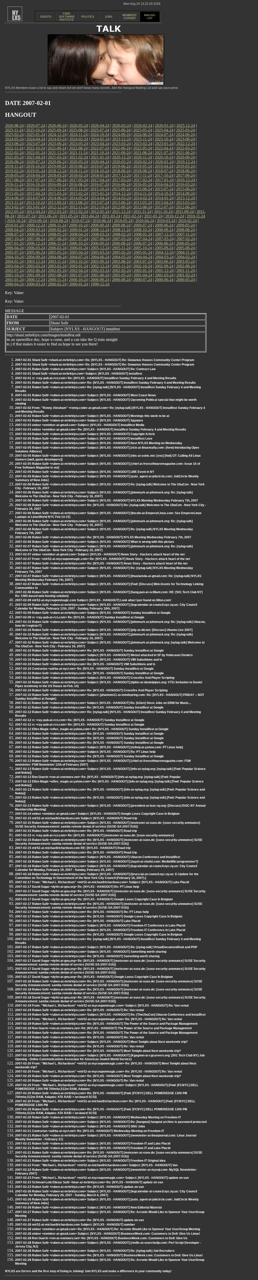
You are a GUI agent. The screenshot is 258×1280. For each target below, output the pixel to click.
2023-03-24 (121, 143)
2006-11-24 (57, 243)
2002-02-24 (121, 270)
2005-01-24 (143, 252)
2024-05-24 (14, 139)
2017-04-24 (100, 180)
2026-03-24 (121, 125)
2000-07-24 (142, 279)
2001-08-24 (57, 275)
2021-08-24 (142, 153)
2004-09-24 (35, 257)
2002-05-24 (57, 270)
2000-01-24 (78, 284)
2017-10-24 (164, 175)
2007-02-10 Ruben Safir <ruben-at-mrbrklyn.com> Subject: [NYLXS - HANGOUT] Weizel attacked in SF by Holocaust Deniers (104, 655)
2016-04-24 (164, 184)
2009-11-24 (57, 225)
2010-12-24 (174, 216)
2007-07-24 (78, 239)
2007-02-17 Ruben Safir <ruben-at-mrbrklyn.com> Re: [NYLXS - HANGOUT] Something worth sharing (87, 956)
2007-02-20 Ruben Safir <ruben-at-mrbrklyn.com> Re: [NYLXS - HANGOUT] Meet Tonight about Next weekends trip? (98, 1076)
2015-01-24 (100, 193)
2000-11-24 (57, 279)
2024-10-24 (99, 134)
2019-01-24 (35, 171)
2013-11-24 (14, 202)
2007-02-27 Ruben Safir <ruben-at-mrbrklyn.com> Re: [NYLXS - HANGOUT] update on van (79, 1220)
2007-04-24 (143, 239)
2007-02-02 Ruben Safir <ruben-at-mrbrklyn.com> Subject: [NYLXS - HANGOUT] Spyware (79, 420)
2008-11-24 (121, 230)
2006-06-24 (164, 243)
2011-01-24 (153, 216)
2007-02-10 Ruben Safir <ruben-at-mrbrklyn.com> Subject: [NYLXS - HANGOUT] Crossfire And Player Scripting (94, 678)
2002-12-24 (100, 266)
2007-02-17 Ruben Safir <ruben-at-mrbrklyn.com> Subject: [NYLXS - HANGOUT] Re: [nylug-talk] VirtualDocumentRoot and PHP (106, 947)
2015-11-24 (78, 189)
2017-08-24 (14, 180)
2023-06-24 (57, 143)
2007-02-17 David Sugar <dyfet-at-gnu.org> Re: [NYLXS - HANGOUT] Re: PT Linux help (77, 886)
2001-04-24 (143, 275)
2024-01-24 (100, 139)
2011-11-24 (142, 211)
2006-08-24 (121, 243)
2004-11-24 (185, 252)
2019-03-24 (185, 166)
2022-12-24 (185, 143)
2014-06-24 (57, 198)
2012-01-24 (100, 211)
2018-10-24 (99, 171)
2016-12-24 (185, 180)
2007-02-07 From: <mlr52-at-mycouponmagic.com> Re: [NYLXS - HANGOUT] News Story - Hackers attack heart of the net (102, 559)
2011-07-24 (26, 216)
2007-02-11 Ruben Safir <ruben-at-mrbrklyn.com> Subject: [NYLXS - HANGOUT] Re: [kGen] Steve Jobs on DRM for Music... (103, 703)
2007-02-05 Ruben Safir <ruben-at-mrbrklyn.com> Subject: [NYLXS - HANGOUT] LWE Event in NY (84, 472)
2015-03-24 (57, 193)
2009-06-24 (164, 225)
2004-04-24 (143, 257)
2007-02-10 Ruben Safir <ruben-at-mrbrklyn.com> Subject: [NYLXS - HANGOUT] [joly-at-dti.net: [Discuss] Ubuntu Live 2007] (103, 630)
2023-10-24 (164, 139)
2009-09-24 (99, 225)
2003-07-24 (142, 261)
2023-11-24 (143, 139)
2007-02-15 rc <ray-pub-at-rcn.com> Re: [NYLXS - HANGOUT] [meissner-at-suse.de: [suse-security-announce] (94, 835)
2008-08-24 (185, 230)
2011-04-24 (90, 216)
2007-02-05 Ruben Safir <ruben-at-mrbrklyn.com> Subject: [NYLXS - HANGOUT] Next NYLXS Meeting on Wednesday (98, 443)
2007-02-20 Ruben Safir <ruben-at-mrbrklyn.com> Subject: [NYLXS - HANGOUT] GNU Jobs (80, 1126)
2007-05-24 (121, 239)
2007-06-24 (100, 239)
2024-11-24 (78, 134)
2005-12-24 (100, 248)
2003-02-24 (57, 266)
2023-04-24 (100, 143)
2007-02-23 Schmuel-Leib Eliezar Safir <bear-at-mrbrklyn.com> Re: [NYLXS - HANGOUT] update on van (89, 1182)
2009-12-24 (35, 225)
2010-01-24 (14, 225)
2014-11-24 (143, 193)
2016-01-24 (35, 189)
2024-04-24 (35, 139)
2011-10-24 (163, 211)
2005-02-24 (121, 252)
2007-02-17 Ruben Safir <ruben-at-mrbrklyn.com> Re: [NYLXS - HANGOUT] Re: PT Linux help (82, 912)
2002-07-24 (14, 270)
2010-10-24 (16, 221)
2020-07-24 (35, 162)
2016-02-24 (14, 189)
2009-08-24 (121, 225)
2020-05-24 (78, 162)
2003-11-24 (57, 261)
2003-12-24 (35, 261)
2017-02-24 (143, 180)
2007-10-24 (14, 239)
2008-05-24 (57, 234)
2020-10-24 (164, 157)
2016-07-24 (99, 184)
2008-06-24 (35, 234)
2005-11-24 (121, 248)
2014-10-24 (164, 193)
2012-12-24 (57, 207)
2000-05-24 (185, 279)
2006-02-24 (57, 248)
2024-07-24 (164, 134)
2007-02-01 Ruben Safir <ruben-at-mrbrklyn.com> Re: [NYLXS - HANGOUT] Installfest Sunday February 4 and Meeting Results (105, 382)
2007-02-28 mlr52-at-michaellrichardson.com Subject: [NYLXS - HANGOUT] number (75, 1224)
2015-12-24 (57, 189)
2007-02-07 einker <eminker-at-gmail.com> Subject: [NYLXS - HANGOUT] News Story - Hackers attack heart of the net (100, 554)
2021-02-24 (78, 157)
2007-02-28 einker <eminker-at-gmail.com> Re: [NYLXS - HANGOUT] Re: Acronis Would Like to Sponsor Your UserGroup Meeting (107, 1229)
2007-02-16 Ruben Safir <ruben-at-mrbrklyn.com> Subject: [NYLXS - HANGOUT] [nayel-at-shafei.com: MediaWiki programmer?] (106, 861)
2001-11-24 (185, 270)
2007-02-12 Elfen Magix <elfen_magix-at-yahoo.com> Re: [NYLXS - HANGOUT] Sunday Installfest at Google (92, 729)
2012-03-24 (57, 211)
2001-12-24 (164, 270)
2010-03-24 (166, 221)
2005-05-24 (57, 252)
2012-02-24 (78, 211)
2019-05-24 (142, 166)
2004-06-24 (100, 257)
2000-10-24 (78, 279)
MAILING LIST (149, 17)
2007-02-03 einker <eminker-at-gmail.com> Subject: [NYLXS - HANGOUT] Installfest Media (79, 425)
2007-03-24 (164, 239)
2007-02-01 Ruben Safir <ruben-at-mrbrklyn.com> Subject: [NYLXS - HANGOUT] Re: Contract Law (85, 369)
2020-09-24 (185, 157)
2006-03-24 (35, 248)
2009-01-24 (78, 230)
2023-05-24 (78, 143)
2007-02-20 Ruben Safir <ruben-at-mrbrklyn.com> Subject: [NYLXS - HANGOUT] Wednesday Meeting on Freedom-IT (98, 1117)
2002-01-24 (143, 270)
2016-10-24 (35, 184)
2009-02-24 (57, 230)
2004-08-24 (57, 257)
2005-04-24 (78, 252)
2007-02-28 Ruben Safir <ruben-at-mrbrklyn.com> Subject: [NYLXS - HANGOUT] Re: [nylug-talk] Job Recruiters (95, 1251)
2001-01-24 (14, 279)
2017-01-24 (164, 180)
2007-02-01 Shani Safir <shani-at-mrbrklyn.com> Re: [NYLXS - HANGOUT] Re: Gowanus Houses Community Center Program (104, 360)
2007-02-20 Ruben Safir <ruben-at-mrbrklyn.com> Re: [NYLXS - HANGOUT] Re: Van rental (79, 1080)
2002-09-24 (164, 266)
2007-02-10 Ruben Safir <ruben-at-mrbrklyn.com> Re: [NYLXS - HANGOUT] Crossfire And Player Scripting (91, 690)
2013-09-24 (57, 202)
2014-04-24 (100, 198)
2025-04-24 (164, 130)
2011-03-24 (111, 216)
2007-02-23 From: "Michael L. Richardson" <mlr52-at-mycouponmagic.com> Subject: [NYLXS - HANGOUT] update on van (102, 1178)
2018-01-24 (100, 175)
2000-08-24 (121, 279)
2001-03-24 (164, 275)
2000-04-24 (14, 284)
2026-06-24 (57, 125)
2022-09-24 (57, 148)
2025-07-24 (99, 130)
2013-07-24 (99, 202)
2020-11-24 (143, 157)
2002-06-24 (35, 270)
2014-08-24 (14, 198)
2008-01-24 (143, 234)
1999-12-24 (100, 284)
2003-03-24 (35, 266)
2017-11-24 (143, 175)
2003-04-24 (14, 266)
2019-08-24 (78, 166)
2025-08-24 (78, 130)
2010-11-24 (196, 216)
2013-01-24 (35, 207)
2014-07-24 (35, 198)
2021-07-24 (164, 153)
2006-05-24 (185, 243)
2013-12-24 (185, 198)
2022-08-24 (78, 148)
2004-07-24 (78, 257)
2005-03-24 (100, 252)
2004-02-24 (185, 257)
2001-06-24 (100, 275)
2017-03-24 (121, 180)
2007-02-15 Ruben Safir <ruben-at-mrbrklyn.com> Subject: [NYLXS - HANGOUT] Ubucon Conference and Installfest (97, 857)
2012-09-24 (121, 207)
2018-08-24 (142, 171)
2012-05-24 (14, 211)
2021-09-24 (121, 153)
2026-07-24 (35, 125)
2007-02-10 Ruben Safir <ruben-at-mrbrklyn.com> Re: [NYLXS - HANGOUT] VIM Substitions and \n (85, 664)
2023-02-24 (143, 143)
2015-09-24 (121, 189)
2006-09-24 (99, 243)
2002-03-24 (100, 270)
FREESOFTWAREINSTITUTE (67, 16)
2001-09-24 (35, 275)
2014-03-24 (121, 198)
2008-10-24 (142, 230)
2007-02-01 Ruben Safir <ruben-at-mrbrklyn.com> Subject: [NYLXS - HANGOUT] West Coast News (85, 395)
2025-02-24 (14, 134)
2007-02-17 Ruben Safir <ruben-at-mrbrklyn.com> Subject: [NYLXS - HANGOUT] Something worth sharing (90, 951)
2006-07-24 (142, 243)
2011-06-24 (47, 216)
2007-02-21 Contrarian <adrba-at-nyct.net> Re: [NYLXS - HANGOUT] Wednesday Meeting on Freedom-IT (89, 1131)
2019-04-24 (164, 166)
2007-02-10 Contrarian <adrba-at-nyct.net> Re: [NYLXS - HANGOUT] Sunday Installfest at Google (84, 668)
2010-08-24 (59, 221)
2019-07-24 (99, 166)
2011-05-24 (68, 216)
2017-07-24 (35, 180)
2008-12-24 (100, 230)
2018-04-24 (35, 175)
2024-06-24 (185, 134)
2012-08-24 (142, 207)
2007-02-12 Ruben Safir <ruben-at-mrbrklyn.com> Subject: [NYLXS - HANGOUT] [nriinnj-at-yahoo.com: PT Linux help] (99, 747)
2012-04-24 (35, 211)
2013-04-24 (164, 202)
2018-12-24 (57, 171)
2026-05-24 (78, 125)
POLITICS (87, 16)
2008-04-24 (78, 234)
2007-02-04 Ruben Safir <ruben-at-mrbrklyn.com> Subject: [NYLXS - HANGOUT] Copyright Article (85, 434)
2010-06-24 (101, 221)
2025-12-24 (185, 125)
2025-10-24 (35, 130)
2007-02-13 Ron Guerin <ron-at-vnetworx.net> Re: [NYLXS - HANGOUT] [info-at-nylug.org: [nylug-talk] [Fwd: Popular (98, 777)
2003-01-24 (78, 266)
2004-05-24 (121, 257)
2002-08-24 (185, 266)
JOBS (108, 16)
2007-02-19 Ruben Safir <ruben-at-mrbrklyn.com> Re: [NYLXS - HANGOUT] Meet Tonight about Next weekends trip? (98, 1051)
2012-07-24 (164, 207)
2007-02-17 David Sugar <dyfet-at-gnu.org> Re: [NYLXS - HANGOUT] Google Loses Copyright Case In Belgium (94, 899)
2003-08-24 (121, 261)
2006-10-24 (78, 243)
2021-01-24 (100, 157)
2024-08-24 (142, 134)
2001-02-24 (185, 275)
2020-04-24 (100, 162)
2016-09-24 (57, 184)
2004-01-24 (14, 261)
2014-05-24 (78, 198)
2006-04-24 (14, 248)
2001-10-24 (14, 275)
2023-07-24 (35, 143)
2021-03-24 (57, 157)
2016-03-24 (185, 184)
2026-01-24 (164, 125)
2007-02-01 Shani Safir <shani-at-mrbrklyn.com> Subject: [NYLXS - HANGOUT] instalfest (78, 373)
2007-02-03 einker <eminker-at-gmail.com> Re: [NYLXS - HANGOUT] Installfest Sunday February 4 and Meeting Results (100, 429)
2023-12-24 (121, 139)
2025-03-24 (185, 130)
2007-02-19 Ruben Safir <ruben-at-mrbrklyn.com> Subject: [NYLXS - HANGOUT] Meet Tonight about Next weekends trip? (101, 1042)
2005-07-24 (14, 252)
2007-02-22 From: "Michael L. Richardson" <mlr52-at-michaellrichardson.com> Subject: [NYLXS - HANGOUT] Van (96, 1165)
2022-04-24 (164, 148)
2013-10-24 (35, 202)
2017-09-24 (185, 175)
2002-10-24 (142, 266)
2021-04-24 (35, 157)
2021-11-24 (78, 153)
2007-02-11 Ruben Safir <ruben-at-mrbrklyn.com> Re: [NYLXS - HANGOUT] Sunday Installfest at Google (89, 707)
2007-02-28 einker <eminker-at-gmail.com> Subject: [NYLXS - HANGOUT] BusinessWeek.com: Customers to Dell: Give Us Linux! (107, 1233)
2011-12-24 (121, 211)
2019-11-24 (14, 166)
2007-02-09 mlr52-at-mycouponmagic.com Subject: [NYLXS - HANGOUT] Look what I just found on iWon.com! (93, 600)
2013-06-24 (121, 202)
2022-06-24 (121, 148)
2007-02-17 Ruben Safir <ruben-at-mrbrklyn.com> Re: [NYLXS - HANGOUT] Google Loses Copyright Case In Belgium (98, 916)
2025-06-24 (121, 130)
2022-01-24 (35, 153)
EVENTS (45, 16)
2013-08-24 (78, 202)
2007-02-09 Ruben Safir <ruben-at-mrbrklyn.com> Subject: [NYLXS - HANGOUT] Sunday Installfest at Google (93, 613)
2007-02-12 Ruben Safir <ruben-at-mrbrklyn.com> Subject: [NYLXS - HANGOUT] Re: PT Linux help (85, 752)
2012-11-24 (78, 207)
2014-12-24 (121, 193)
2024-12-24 (57, 134)
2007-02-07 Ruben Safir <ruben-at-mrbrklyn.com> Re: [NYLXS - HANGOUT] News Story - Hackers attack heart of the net (101, 563)
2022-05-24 (142, 148)
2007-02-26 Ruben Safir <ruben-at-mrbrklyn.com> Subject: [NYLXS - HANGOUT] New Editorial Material (88, 1207)
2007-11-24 (185, 234)
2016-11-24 (14, 184)
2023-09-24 (185, 139)
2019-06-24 (121, 166)
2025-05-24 (142, 130)
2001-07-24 (78, 275)
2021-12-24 (57, 153)
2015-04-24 (35, 193)
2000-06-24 (164, 279)
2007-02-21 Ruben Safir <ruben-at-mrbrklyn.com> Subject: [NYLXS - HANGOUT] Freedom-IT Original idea (90, 1160)
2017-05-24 (78, 180)
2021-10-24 (99, 153)
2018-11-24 (78, 171)
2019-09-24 (57, 166)
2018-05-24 (14, 175)
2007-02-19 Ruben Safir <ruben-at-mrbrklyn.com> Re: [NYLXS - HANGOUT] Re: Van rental (79, 1010)
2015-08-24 (142, 189)
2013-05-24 (142, 202)
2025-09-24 (57, 130)
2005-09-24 (164, 248)
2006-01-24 (78, 248)
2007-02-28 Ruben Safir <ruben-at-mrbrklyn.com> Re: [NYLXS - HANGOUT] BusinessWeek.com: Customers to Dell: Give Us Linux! (109, 1255)
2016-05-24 (142, 184)
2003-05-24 (185, 261)
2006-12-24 (35, 243)
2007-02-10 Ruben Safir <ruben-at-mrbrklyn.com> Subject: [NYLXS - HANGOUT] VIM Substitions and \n (88, 659)
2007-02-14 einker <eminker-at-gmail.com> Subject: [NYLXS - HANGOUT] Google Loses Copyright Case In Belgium (97, 813)
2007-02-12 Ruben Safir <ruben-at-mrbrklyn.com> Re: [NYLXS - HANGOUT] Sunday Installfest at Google (89, 733)
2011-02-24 (132, 216)
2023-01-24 (164, 143)
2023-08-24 (14, 143)
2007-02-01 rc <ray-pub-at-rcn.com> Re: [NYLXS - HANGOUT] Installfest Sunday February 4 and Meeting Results (95, 378)
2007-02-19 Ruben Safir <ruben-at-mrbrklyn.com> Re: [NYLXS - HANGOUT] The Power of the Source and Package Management (106, 1023)
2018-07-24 (164, 171)
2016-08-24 (78, 184)
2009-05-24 (185, 225)
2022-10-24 (35, 148)
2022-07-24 (99, 148)
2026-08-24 (14, 125)
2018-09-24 (121, 171)
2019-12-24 (185, 162)
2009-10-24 (78, 225)
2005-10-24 (142, 248)
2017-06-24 (57, 180)
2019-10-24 (35, 166)
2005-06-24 (35, 252)
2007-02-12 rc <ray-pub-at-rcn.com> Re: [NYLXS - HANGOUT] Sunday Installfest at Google (79, 720)
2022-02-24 (14, 153)
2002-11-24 (121, 266)
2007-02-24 (185, 239)
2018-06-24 (185, 171)
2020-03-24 (121, 162)
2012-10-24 (99, 207)
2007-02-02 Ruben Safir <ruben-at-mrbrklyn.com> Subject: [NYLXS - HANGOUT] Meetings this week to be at (92, 416)
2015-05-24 (14, 193)
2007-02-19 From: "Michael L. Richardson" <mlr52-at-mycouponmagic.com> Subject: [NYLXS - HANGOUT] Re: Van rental (102, 1005)
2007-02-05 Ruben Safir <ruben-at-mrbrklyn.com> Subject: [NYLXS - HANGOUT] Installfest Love (83, 438)
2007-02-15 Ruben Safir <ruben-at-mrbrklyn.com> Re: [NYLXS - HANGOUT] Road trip (76, 831)
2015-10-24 (99, 189)
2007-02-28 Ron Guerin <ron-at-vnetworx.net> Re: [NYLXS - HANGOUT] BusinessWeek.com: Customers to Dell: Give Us (101, 1238)
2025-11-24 (14, 130)
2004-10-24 (14, 257)
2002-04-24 (78, 270)
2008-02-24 (121, 234)
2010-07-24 (80, 221)
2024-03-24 (57, 139)
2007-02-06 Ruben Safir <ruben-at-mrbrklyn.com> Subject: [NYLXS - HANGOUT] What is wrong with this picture (94, 542)
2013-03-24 (185, 202)
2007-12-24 (164, 234)
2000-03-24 (35, 284)
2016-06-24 (121, 184)
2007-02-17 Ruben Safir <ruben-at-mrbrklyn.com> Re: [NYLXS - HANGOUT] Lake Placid (77, 921)
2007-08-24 (57, 239)
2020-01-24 (164, 162)
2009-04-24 (14, 230)
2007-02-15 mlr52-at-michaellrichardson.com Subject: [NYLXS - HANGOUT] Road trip (76, 818)
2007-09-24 (35, 239)
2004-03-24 (164, 257)
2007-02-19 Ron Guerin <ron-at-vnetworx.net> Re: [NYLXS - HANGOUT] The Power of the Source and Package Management (103, 1028)
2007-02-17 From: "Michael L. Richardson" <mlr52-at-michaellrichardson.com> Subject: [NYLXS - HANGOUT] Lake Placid (102, 882)
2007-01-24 (14, 243)
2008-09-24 (164, 230)
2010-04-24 (144, 221)
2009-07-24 (142, 225)
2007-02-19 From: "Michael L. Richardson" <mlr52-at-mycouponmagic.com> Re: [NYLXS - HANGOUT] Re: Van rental (98, 1019)
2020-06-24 (57, 162)
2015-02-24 (78, 193)
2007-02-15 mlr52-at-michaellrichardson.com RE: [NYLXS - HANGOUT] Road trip (73, 848)
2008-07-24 (14, 234)
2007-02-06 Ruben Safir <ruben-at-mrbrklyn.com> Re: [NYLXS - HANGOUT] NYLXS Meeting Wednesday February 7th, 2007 (103, 537)
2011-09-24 (184, 211)
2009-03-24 (35, 230)
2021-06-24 (185, 153)
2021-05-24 (14, 157)
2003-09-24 (99, 261)
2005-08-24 (185, 248)
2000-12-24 (35, 279)
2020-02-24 (143, 162)
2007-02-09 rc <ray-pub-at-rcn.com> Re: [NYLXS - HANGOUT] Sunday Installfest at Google (79, 617)
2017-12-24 (121, 175)
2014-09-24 (185, 193)
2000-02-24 (57, 284)
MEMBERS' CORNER (129, 17)
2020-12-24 (121, 157)
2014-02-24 (143, 198)
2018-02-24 (78, 175)
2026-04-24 (100, 125)
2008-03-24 (100, 234)
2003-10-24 (78, 261)
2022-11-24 (14, 148)
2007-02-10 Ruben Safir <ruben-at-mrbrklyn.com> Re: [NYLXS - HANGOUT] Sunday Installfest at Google (89, 650)
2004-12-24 (164, 252)
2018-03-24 (57, 175)
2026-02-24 (143, 125)
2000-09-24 (99, 279)
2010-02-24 (187, 221)
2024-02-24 (78, 139)
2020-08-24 (14, 162)
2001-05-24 (121, 275)
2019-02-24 (14, 171)
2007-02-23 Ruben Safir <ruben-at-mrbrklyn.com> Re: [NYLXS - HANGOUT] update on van (79, 1187)
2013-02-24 (14, 207)
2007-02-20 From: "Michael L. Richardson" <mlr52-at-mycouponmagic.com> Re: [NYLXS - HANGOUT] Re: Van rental (98, 1071)
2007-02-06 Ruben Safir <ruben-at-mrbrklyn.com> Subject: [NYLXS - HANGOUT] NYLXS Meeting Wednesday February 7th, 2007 (106, 500)
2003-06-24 (164, 261)
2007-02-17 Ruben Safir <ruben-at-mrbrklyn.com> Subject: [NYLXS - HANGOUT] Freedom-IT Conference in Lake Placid (100, 925)
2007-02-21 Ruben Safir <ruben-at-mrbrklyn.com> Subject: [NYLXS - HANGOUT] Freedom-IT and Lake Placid (92, 1143)
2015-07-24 (164, 189)
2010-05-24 (123, 221)
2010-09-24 (37, 221)
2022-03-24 (185, 148)
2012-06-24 (185, 207)
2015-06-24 (185, 189)
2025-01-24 (35, 134)
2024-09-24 (121, 134)
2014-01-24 (164, 198)
